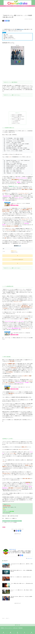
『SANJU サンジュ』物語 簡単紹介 (16, 114)
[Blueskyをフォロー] (22, 555)
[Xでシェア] (3, 21)
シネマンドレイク (12, 549)
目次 (16, 112)
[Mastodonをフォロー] (20, 555)
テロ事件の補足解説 (15, 121)
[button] (32, 318)
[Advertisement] (17, 11)
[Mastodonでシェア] (5, 21)
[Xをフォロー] (18, 555)
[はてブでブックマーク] (9, 21)
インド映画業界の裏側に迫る (16, 117)
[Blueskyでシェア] (7, 21)
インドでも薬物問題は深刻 (16, 120)
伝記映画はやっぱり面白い (16, 123)
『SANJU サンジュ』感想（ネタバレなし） (18, 116)
